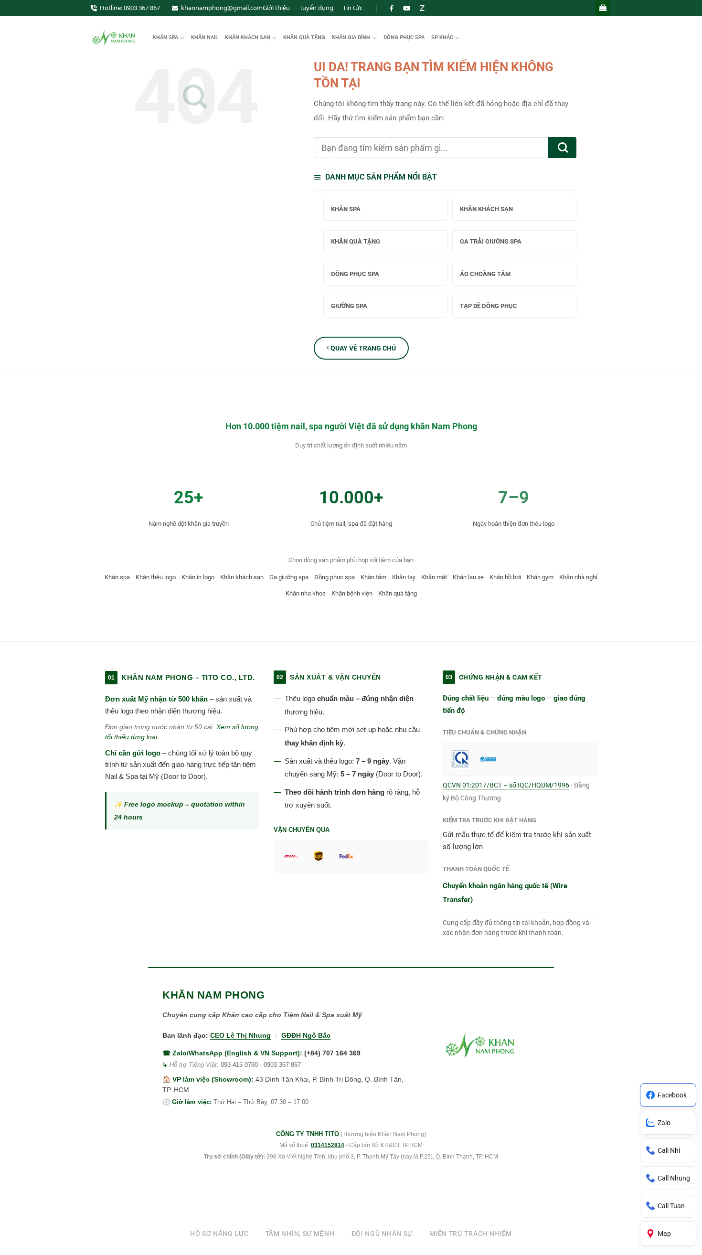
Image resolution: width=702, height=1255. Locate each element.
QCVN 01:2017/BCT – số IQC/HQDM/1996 (506, 785)
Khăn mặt (434, 577)
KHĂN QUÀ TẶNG (304, 37)
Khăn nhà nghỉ (578, 577)
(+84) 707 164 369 (332, 1053)
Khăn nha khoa (306, 593)
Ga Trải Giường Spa (490, 241)
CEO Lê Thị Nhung (240, 1035)
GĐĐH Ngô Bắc (305, 1035)
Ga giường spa (288, 577)
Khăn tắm (373, 577)
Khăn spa (117, 577)
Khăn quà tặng (397, 593)
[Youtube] (406, 8)
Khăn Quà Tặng (355, 241)
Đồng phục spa (334, 577)
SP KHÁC (442, 37)
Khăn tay (403, 577)
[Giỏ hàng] (602, 8)
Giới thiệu (276, 7)
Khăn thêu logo (156, 577)
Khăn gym (540, 577)
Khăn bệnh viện (351, 593)
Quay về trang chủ (362, 348)
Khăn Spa (346, 209)
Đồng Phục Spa (355, 273)
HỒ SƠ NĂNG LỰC (219, 1233)
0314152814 (327, 1145)
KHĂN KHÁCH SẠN (247, 37)
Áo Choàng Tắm (485, 273)
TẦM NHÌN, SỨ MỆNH (300, 1233)
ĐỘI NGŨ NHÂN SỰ (382, 1233)
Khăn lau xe (468, 577)
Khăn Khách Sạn (486, 209)
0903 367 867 (142, 7)
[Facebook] (392, 8)
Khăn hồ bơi (505, 577)
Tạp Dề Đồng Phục (488, 305)
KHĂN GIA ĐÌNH (351, 37)
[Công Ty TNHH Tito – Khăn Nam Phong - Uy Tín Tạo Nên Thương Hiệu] (114, 37)
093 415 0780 (239, 1064)
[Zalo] (422, 8)
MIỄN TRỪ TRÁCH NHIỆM (470, 1233)
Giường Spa (349, 305)
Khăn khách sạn (242, 577)
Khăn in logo (197, 577)
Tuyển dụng (316, 7)
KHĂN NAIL (204, 37)
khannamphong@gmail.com (222, 7)
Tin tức (352, 7)
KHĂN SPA (165, 37)
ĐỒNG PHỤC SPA (404, 37)
